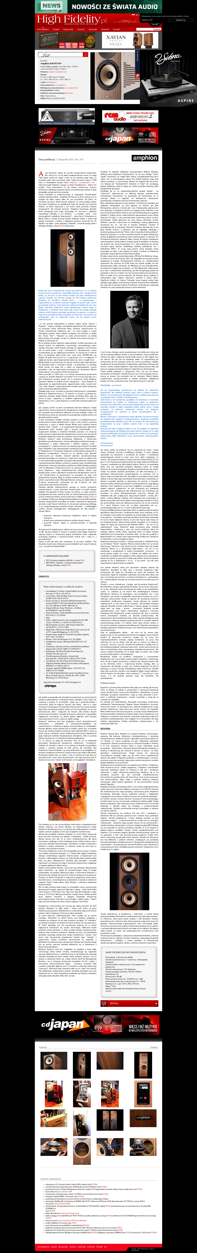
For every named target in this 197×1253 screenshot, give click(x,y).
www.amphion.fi (60, 85)
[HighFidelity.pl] (68, 286)
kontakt (116, 29)
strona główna (43, 29)
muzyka (56, 29)
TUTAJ (61, 226)
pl (137, 15)
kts (105, 1247)
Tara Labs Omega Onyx (70, 1213)
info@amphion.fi (51, 82)
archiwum (105, 29)
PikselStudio (135, 1250)
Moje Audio (69, 93)
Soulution (64, 1192)
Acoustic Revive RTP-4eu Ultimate (72, 1221)
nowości (81, 29)
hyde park (93, 29)
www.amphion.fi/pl (71, 88)
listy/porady (68, 29)
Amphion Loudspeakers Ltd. (58, 72)
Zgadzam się (147, 20)
